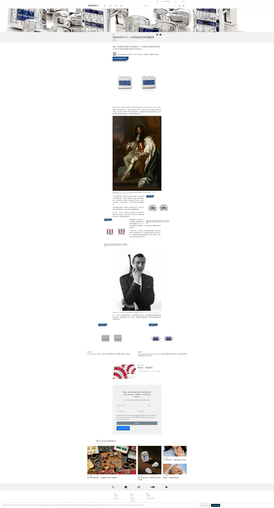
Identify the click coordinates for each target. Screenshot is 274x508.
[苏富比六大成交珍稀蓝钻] (175, 469)
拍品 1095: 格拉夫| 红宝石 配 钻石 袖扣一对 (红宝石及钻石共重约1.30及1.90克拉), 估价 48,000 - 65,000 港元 (115, 245)
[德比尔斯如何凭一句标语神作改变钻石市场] (149, 460)
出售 (110, 5)
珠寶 (113, 34)
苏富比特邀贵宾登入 (167, 1)
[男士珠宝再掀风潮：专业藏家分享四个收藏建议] (111, 460)
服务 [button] (121, 5)
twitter (113, 487)
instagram (139, 487)
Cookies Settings (205, 505)
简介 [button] (176, 1)
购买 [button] (105, 5)
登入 (158, 1)
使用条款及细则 (150, 498)
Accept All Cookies (215, 505)
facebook (126, 487)
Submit (137, 423)
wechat (166, 487)
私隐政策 (132, 498)
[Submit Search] (175, 5)
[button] (137, 441)
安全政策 (148, 495)
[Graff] (111, 337)
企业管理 (132, 501)
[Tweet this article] (157, 34)
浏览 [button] (116, 5)
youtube (153, 487)
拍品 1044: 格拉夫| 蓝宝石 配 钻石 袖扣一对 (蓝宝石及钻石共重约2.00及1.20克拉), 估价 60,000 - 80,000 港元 (136, 107)
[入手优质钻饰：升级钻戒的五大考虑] (175, 451)
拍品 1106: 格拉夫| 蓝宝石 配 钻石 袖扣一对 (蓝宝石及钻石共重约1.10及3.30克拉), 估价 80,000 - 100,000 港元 (157, 221)
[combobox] (160, 5)
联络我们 (116, 495)
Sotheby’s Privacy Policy (140, 415)
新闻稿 (132, 495)
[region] (137, 505)
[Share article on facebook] (160, 34)
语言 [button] (182, 1)
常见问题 (116, 498)
